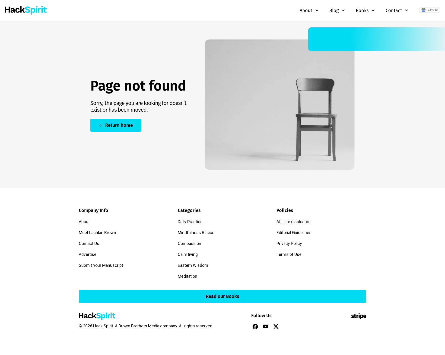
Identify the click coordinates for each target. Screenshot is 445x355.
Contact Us (89, 243)
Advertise (87, 254)
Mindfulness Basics (196, 232)
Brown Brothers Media (138, 325)
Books (362, 10)
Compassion (189, 243)
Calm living (188, 254)
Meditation (187, 276)
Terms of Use (289, 254)
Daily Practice (190, 221)
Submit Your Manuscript (101, 265)
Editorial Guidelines (294, 232)
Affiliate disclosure (294, 221)
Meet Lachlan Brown (97, 232)
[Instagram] (286, 326)
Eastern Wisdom (193, 265)
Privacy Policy (289, 243)
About (84, 221)
